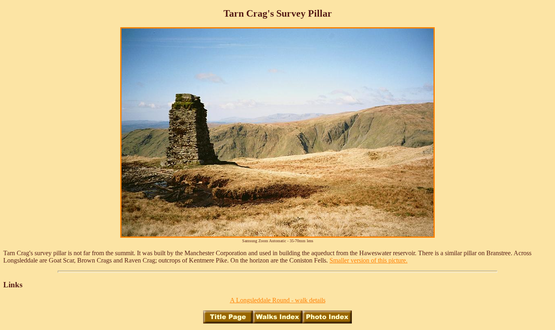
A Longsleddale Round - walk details (277, 300)
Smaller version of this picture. (369, 260)
